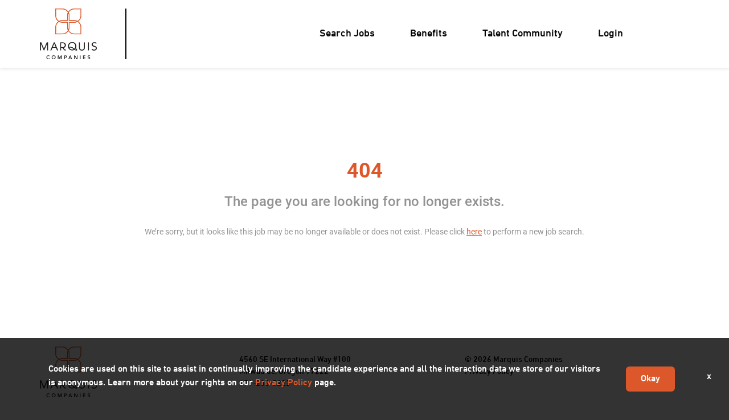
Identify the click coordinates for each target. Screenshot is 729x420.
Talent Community (522, 34)
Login (610, 34)
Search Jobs (347, 34)
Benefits (428, 34)
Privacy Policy (283, 383)
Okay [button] (650, 379)
